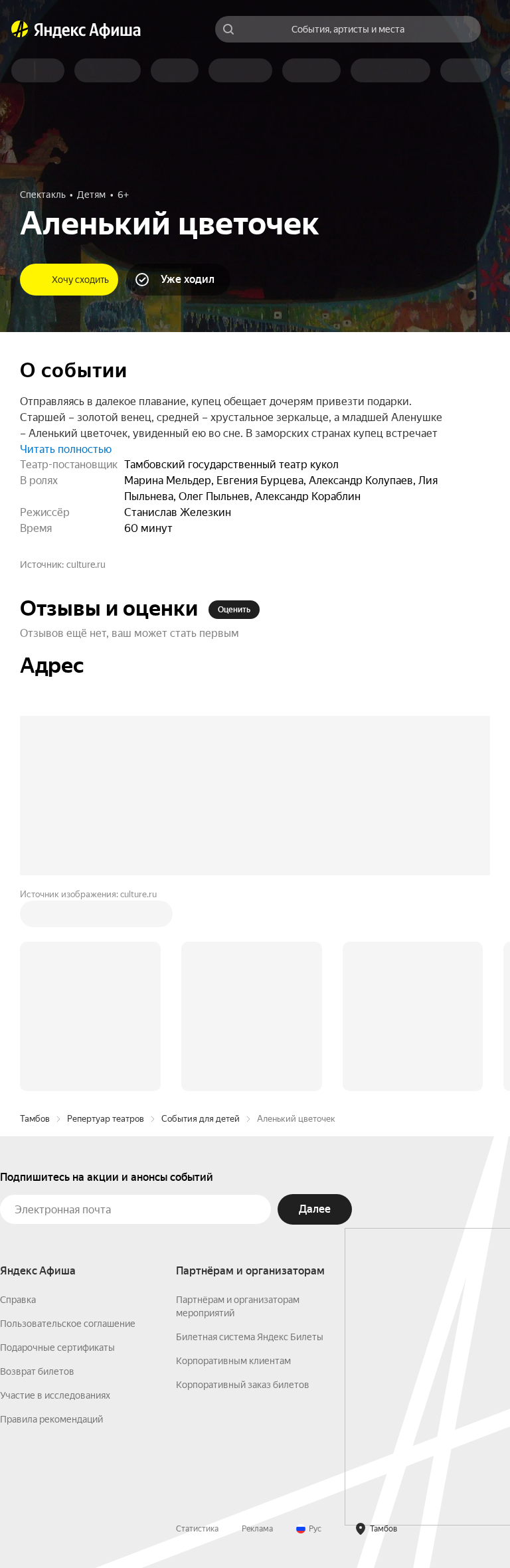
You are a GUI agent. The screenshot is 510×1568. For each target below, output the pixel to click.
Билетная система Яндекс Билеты (249, 1135)
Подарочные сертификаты (57, 1146)
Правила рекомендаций (51, 1218)
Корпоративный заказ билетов (242, 1183)
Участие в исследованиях (55, 1194)
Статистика (197, 1327)
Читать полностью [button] (66, 449)
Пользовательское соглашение (67, 1122)
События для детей (200, 917)
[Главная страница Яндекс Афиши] (20, 29)
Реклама (257, 1327)
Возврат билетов (37, 1170)
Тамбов (35, 917)
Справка (18, 1098)
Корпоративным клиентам (233, 1159)
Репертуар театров (105, 917)
